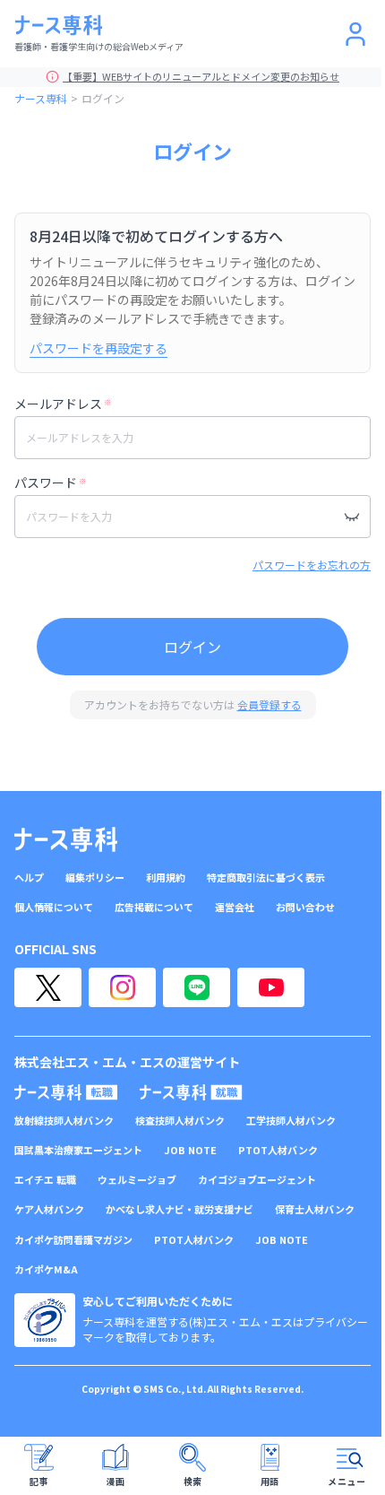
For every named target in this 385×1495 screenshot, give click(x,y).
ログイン (192, 646)
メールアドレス (62, 404)
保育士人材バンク (315, 1209)
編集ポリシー (94, 877)
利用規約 (165, 877)
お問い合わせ (305, 907)
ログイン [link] (102, 98)
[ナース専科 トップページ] (65, 839)
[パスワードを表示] (352, 516)
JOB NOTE (190, 1150)
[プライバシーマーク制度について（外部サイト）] (44, 1320)
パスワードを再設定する (98, 348)
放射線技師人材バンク (64, 1120)
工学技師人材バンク (291, 1120)
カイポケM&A (46, 1269)
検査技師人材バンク (180, 1120)
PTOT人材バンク (278, 1150)
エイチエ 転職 (45, 1180)
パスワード (50, 482)
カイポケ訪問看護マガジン (73, 1240)
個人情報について (53, 907)
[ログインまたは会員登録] (355, 34)
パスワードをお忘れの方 (311, 564)
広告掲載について (154, 907)
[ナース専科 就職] (191, 1092)
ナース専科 (40, 98)
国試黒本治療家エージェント (78, 1150)
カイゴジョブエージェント (257, 1180)
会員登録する (269, 704)
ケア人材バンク (49, 1209)
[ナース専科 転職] (66, 1092)
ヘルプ (29, 877)
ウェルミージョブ (137, 1180)
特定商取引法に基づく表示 (266, 877)
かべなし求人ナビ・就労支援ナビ (179, 1209)
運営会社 (234, 907)
